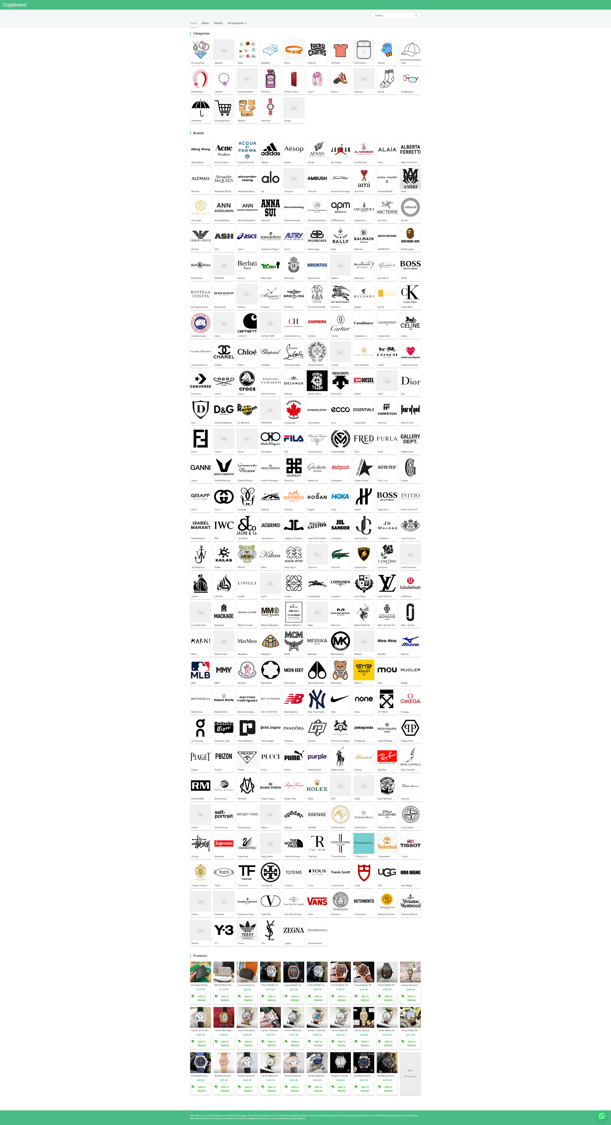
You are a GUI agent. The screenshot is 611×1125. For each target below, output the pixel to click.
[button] (602, 1116)
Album (205, 23)
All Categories (236, 23)
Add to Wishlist (201, 998)
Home (193, 23)
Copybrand (14, 5)
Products (200, 956)
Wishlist (218, 23)
